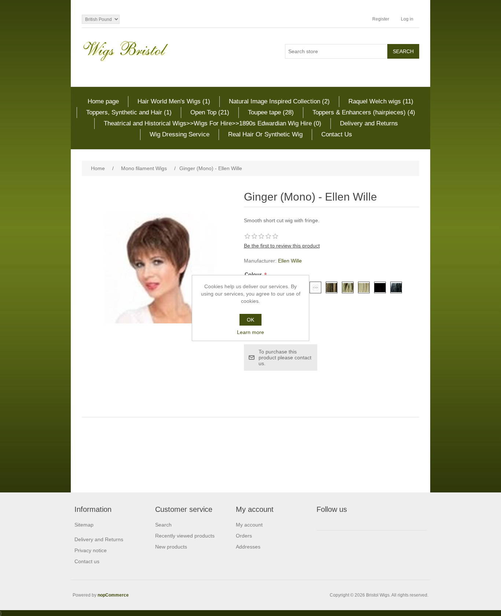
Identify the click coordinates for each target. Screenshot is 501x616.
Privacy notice (90, 550)
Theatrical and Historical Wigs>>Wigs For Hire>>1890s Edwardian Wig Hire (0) (212, 123)
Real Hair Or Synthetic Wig (265, 134)
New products (171, 547)
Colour (254, 274)
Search (163, 525)
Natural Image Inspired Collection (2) (279, 101)
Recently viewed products (185, 536)
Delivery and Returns (369, 123)
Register (380, 19)
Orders (244, 536)
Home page (103, 101)
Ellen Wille (290, 261)
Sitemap (84, 525)
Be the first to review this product (282, 246)
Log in (407, 19)
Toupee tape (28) (271, 112)
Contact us (86, 561)
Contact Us (336, 134)
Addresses (248, 547)
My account (249, 525)
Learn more (250, 332)
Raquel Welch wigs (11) (380, 101)
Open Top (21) (209, 112)
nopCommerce (113, 595)
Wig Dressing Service (179, 134)
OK (250, 320)
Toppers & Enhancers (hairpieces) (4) (363, 112)
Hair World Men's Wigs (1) (174, 101)
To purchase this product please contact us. (285, 357)
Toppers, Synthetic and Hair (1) (129, 112)
